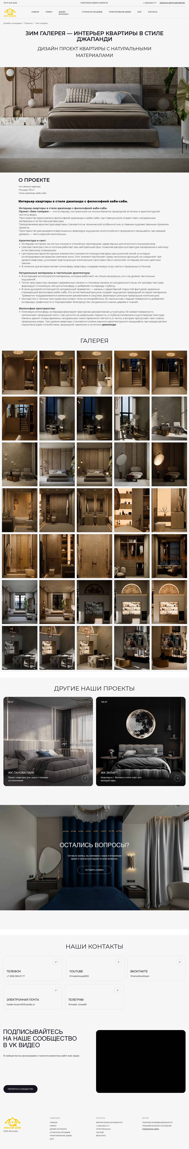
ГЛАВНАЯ (35, 12)
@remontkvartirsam (139, 976)
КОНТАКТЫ (152, 12)
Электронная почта (23, 999)
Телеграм (75, 999)
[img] (141, 741)
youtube (76, 971)
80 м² (10, 701)
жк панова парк (21, 772)
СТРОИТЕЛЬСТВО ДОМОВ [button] (92, 12)
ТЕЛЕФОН (14, 971)
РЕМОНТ (49, 12)
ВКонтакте (139, 971)
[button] (172, 3)
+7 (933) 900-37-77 (149, 3)
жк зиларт (109, 772)
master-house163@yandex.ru (21, 1004)
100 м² (104, 701)
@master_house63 (77, 1004)
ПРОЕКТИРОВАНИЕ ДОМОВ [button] (120, 12)
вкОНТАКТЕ (101, 1136)
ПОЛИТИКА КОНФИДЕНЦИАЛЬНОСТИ (157, 1122)
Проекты (28, 23)
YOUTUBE (100, 1132)
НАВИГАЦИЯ (55, 1118)
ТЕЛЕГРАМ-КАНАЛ (103, 1129)
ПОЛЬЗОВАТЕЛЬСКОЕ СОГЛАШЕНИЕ (157, 1126)
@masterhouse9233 (79, 976)
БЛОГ (140, 12)
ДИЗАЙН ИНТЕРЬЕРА (58, 1129)
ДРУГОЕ (145, 1118)
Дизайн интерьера (12, 23)
